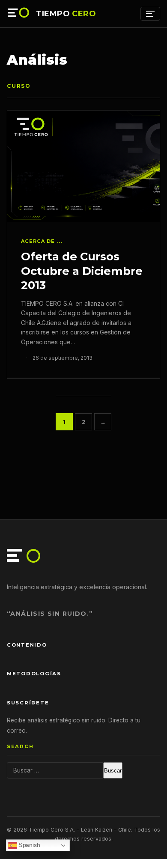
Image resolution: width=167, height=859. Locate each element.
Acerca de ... (42, 241)
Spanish (28, 845)
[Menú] (150, 14)
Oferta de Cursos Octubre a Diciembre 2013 (82, 271)
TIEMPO (66, 14)
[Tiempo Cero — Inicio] (19, 13)
